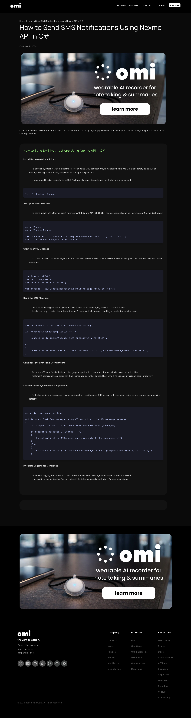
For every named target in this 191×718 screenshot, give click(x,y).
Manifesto (160, 5)
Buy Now (174, 5)
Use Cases (134, 5)
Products (121, 5)
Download (148, 5)
